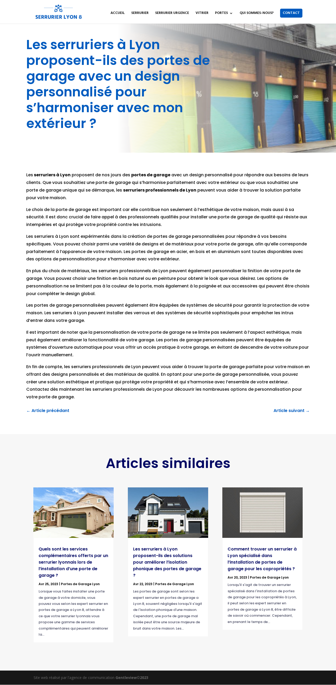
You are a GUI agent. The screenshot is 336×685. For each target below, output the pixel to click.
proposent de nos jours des (102, 175)
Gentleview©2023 (132, 677)
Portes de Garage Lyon (80, 584)
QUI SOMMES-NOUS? (257, 13)
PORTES (221, 13)
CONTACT (291, 13)
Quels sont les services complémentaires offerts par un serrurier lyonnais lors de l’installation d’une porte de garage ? (73, 562)
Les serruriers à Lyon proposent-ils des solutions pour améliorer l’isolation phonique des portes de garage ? (167, 562)
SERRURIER (140, 13)
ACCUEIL (118, 13)
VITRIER (202, 13)
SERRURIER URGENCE (172, 13)
